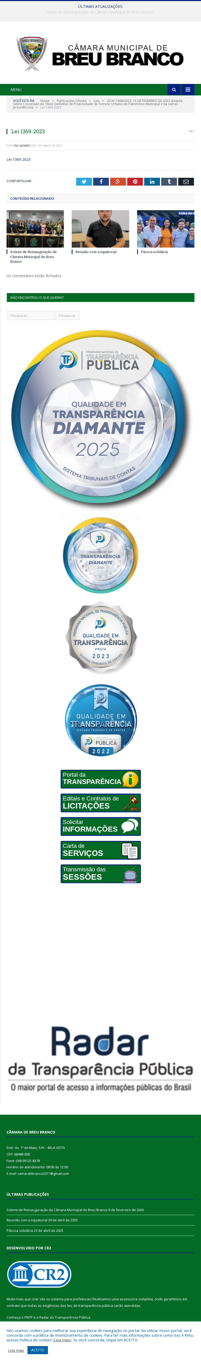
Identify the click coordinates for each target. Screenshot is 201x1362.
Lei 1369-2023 (19, 159)
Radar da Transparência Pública (64, 1317)
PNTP (28, 1317)
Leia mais (62, 1339)
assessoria (128, 1299)
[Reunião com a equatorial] (100, 229)
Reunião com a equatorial (99, 12)
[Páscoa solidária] (165, 229)
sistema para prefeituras (71, 1299)
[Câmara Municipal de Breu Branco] (100, 53)
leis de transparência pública (90, 1305)
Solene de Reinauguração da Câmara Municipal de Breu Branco (33, 256)
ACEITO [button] (37, 1349)
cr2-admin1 (22, 145)
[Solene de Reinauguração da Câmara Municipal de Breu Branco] (35, 229)
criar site (38, 1299)
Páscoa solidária (154, 251)
